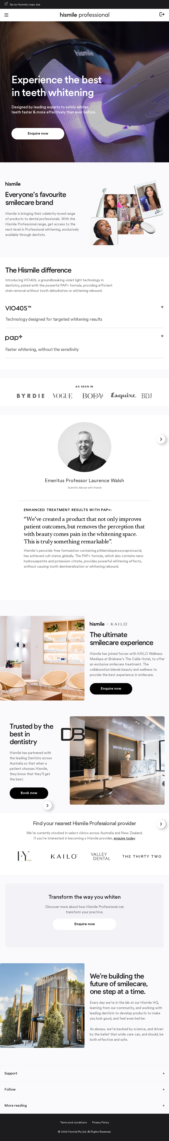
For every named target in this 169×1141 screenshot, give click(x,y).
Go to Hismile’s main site (25, 5)
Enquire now (38, 133)
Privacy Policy (100, 1122)
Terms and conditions (73, 1122)
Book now (29, 793)
